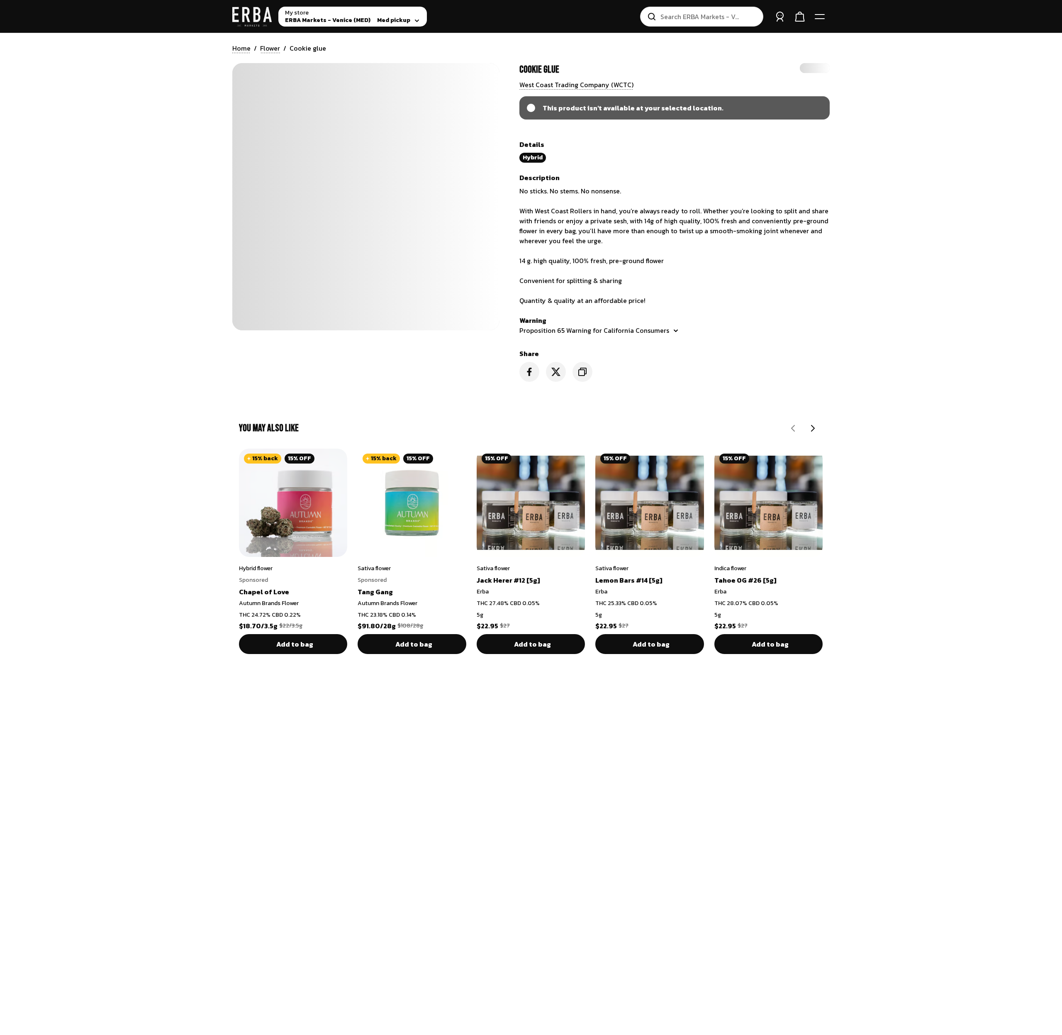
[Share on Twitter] (556, 372)
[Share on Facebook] (529, 372)
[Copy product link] (582, 372)
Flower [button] (270, 48)
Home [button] (241, 48)
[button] (576, 85)
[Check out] (800, 17)
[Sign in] (780, 17)
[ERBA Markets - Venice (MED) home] (252, 17)
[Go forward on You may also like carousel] (813, 428)
